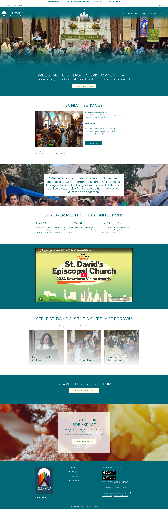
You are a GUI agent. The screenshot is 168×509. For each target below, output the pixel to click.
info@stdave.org (75, 480)
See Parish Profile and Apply (84, 390)
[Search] (161, 14)
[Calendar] (163, 14)
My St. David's (127, 14)
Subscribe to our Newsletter (116, 488)
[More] (166, 14)
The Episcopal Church (121, 496)
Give (136, 14)
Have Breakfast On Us (150, 14)
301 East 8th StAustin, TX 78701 (75, 472)
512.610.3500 (160, 5)
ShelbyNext (94, 506)
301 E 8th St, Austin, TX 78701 (13, 5)
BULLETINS (93, 143)
